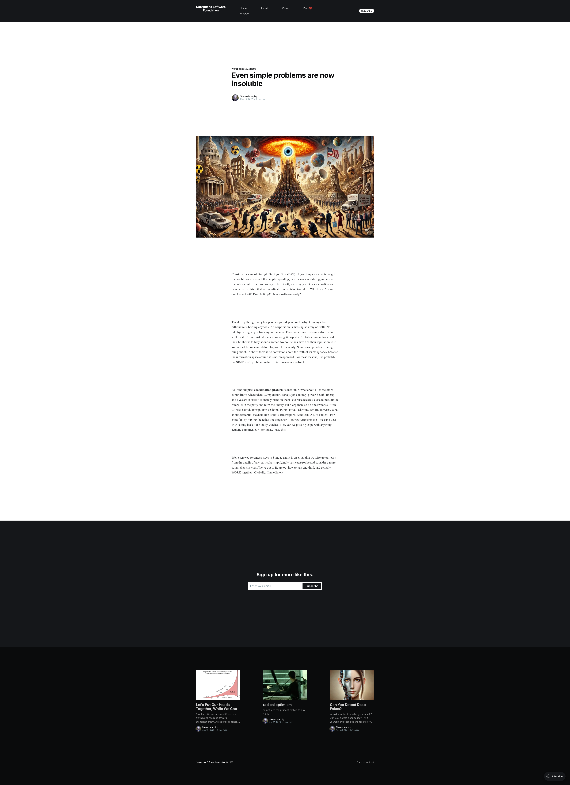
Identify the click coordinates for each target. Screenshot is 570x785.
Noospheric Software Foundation (210, 8)
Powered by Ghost (365, 762)
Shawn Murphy (248, 96)
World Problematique (244, 69)
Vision (285, 8)
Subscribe (366, 11)
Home (243, 8)
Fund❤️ (307, 8)
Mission (244, 13)
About (264, 8)
